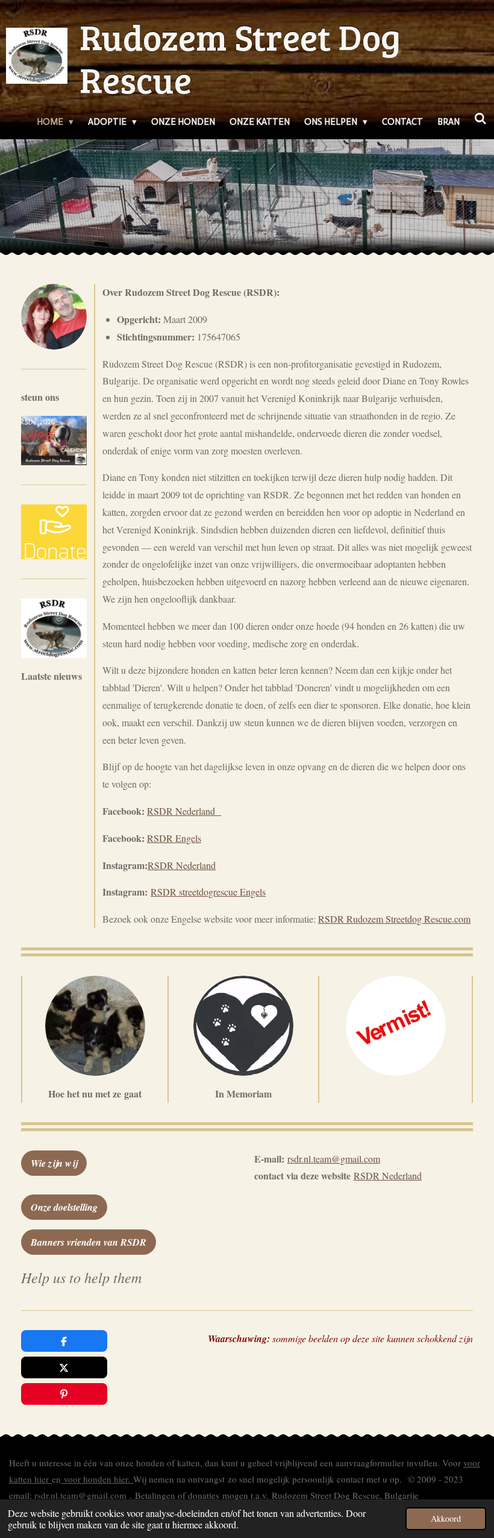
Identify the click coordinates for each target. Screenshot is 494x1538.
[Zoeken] (480, 119)
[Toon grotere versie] (54, 440)
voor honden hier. (97, 1479)
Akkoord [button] (446, 1518)
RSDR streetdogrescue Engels (208, 891)
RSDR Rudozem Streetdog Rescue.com (394, 918)
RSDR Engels (174, 838)
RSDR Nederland (184, 811)
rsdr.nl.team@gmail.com (80, 1495)
